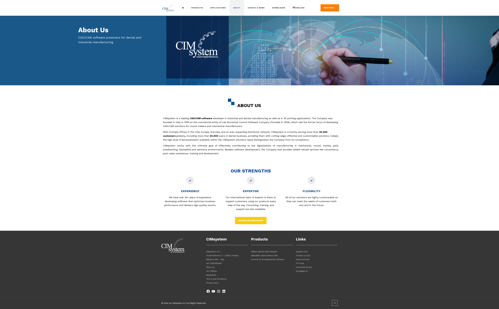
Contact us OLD (303, 255)
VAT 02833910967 (214, 263)
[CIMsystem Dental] (168, 8)
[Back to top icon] (335, 303)
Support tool (302, 251)
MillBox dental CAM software (264, 251)
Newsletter (211, 275)
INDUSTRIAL (329, 8)
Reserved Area (302, 259)
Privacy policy (212, 283)
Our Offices (211, 271)
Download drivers (304, 267)
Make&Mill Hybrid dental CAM (264, 255)
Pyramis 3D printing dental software (267, 259)
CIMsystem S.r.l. (213, 251)
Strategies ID (302, 271)
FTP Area (300, 263)
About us (210, 267)
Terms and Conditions (216, 279)
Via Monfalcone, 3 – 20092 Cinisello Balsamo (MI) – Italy (222, 257)
